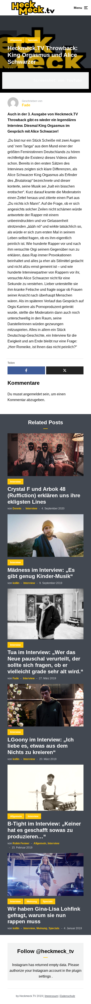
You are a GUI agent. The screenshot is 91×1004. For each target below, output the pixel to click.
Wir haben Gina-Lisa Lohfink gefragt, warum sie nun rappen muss (44, 915)
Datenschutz (67, 996)
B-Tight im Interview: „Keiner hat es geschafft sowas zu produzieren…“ (44, 830)
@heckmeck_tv (55, 951)
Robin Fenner (21, 843)
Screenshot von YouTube (58, 80)
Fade (16, 678)
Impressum (51, 996)
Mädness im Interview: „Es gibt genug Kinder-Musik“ (41, 573)
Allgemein (16, 40)
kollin (16, 583)
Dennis (17, 508)
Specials (33, 40)
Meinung (32, 901)
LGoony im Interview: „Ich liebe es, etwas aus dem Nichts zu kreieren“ (41, 746)
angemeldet (32, 394)
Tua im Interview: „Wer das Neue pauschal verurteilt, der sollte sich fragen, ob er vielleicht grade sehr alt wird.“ (45, 661)
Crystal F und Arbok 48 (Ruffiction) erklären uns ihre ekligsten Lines (44, 495)
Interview (15, 481)
